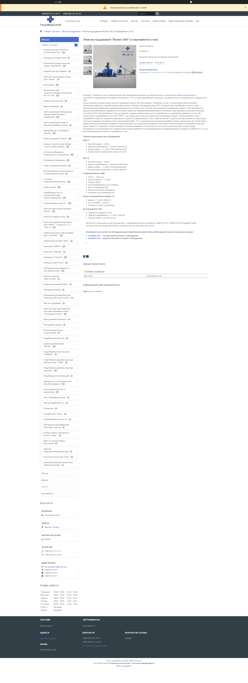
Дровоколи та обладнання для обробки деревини (57, 382)
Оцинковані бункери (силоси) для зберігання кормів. (58, 463)
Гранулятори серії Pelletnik (55, 71)
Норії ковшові (50, 187)
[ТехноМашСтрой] (51, 21)
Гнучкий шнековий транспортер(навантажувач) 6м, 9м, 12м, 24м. (58, 92)
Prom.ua (138, 661)
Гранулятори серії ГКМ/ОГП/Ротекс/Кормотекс (56, 51)
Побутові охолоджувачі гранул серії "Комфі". (57, 78)
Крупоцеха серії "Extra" (54, 263)
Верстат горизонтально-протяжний (55, 442)
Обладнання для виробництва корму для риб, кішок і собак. (57, 296)
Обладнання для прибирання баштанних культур (56, 426)
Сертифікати (47, 493)
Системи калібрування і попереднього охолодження (56, 153)
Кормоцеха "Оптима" (53, 257)
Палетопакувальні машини (55, 166)
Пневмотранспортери (53, 101)
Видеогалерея (46, 626)
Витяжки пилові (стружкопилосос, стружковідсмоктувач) (58, 172)
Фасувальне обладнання (54, 160)
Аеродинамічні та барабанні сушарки (56, 131)
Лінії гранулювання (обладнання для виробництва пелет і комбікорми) (58, 114)
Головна (104, 21)
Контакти (145, 21)
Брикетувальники (51, 106)
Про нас (134, 21)
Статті (44, 487)
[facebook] (84, 257)
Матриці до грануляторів (55, 58)
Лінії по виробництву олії (55, 397)
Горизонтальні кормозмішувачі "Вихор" (57, 210)
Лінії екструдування (71, 31)
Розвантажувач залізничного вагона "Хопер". (56, 434)
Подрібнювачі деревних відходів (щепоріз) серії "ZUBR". (58, 361)
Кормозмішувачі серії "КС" (55, 203)
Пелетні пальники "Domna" (55, 138)
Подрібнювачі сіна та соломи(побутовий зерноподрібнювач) (53, 195)
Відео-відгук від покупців (181, 21)
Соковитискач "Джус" (53, 414)
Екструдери (49, 85)
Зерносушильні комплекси (55, 319)
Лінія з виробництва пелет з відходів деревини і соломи (56, 123)
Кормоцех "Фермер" (53, 252)
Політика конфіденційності (143, 663)
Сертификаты (89, 626)
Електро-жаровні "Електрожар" (51, 277)
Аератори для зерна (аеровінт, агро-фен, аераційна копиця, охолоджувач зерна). (57, 311)
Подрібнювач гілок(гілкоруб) (56, 376)
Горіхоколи (48, 408)
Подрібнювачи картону (54, 338)
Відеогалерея (159, 21)
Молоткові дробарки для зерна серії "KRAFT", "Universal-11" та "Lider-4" (58, 224)
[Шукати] (157, 13)
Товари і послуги (52, 31)
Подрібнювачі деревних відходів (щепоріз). (58, 369)
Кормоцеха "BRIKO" (52, 246)
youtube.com (94, 236)
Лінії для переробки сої (54, 403)
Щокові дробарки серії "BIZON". (54, 345)
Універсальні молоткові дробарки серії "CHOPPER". (59, 234)
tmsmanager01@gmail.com (55, 567)
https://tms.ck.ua (147, 226)
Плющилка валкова (52, 290)
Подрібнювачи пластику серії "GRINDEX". (56, 353)
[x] (87, 257)
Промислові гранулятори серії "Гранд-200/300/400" (57, 64)
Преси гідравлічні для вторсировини (53, 331)
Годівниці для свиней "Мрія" (56, 284)
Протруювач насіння (53, 325)
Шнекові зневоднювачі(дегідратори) (56, 450)
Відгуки (44, 480)
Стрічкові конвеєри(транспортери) (55, 180)
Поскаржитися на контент (120, 663)
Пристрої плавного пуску (54, 217)
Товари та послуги (119, 21)
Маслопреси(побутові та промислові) (54, 390)
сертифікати (178, 95)
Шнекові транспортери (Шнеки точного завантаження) (57, 145)
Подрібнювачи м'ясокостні (55, 419)
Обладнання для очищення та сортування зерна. (57, 269)
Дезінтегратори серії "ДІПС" (56, 241)
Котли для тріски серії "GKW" (56, 457)
